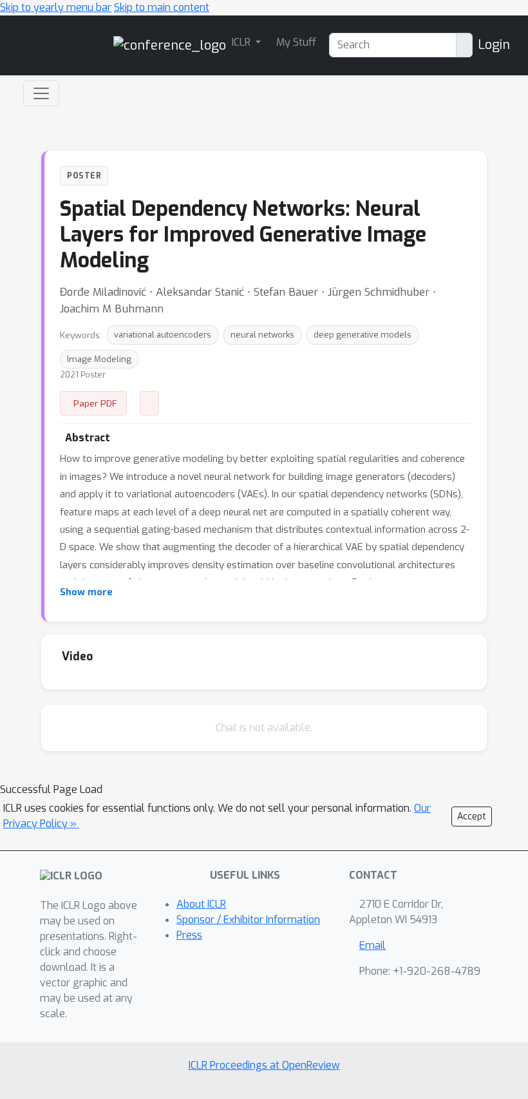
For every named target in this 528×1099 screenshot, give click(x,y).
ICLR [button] (242, 42)
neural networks (262, 334)
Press (189, 935)
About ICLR (201, 904)
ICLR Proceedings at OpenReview (264, 1065)
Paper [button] (149, 403)
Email (372, 945)
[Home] (169, 45)
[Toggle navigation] (41, 93)
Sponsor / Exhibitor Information (248, 919)
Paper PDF (95, 403)
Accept (471, 816)
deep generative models (362, 334)
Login (494, 44)
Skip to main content (161, 7)
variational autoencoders (162, 334)
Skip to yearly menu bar (55, 7)
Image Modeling (99, 359)
